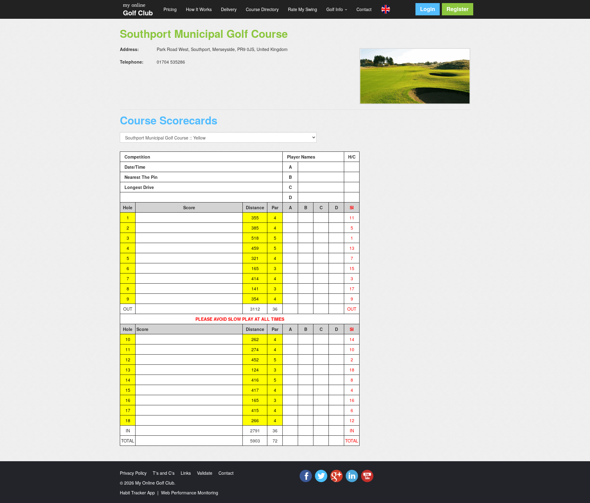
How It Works (199, 9)
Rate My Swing (302, 9)
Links (186, 473)
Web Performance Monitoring (189, 492)
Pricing (170, 9)
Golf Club (138, 13)
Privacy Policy (133, 473)
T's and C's (164, 473)
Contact (364, 9)
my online (134, 5)
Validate (204, 473)
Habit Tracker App (137, 492)
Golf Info (335, 9)
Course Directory (262, 9)
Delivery (229, 9)
